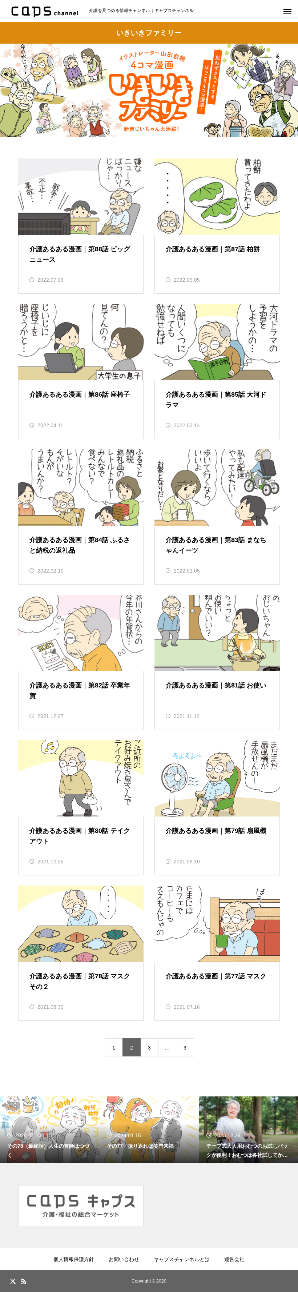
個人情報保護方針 (73, 1259)
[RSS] (23, 1281)
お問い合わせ (124, 1259)
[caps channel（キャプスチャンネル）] (44, 11)
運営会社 (234, 1259)
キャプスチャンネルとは (182, 1259)
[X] (12, 1281)
